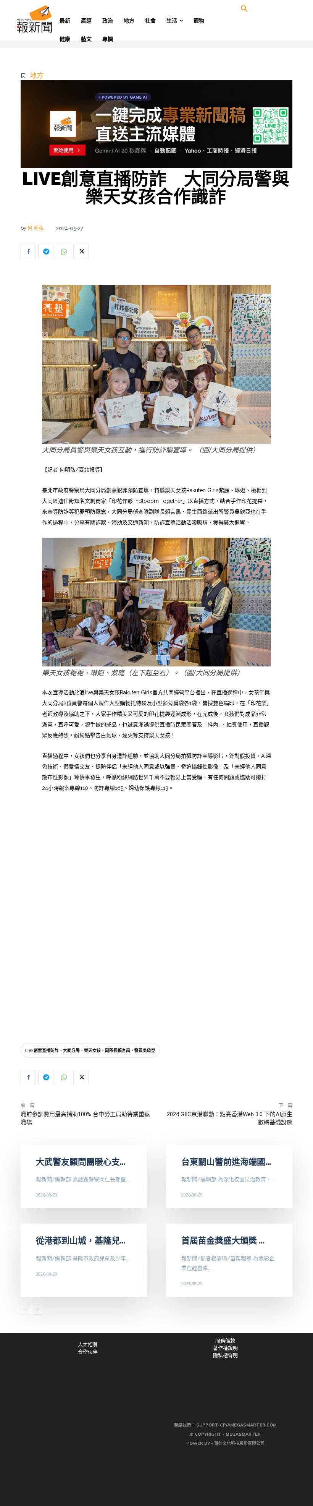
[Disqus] (156, 930)
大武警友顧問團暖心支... (81, 1162)
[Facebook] (28, 251)
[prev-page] (25, 1310)
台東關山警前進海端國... (226, 1162)
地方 (37, 75)
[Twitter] (81, 251)
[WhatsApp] (63, 251)
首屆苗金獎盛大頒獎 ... (223, 1240)
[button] (244, 9)
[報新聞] (46, 19)
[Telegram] (45, 251)
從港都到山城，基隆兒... (81, 1240)
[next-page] (37, 1310)
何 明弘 (35, 228)
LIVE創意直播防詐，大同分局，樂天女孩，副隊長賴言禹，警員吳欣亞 (90, 1050)
